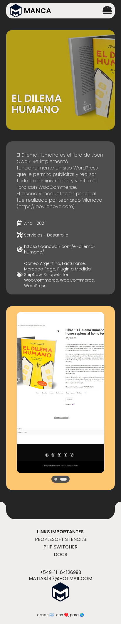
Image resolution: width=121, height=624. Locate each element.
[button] (55, 479)
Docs (60, 554)
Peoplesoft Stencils (60, 539)
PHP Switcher (60, 547)
